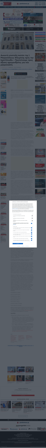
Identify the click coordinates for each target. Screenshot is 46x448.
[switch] (32, 215)
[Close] (35, 202)
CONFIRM (17, 243)
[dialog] (23, 224)
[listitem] (23, 214)
